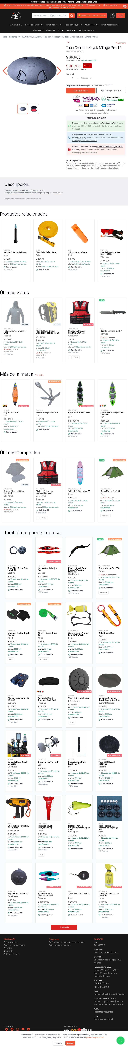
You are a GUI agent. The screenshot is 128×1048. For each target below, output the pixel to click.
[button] (32, 70)
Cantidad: (70, 74)
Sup (59, 30)
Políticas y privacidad (103, 1019)
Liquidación (85, 15)
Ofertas (95, 15)
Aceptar (70, 1043)
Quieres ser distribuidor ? (59, 945)
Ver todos (39, 375)
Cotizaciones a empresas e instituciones (66, 942)
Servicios (8, 948)
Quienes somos (10, 942)
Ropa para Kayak (72, 25)
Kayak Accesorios (108, 25)
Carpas (49, 30)
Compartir (122, 43)
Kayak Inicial (15, 25)
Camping (37, 30)
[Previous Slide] (5, 71)
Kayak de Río (90, 25)
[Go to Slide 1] (23, 109)
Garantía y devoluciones (14, 945)
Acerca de (8, 951)
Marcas (103, 15)
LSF (67, 42)
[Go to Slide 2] (34, 109)
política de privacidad (95, 1037)
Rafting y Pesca (85, 30)
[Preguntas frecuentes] (124, 6)
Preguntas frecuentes (103, 1012)
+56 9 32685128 (111, 5)
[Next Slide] (59, 71)
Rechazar (58, 1043)
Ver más (65, 927)
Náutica (70, 30)
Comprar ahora (81, 90)
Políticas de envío (11, 954)
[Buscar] (72, 15)
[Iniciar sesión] (112, 15)
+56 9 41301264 (94, 5)
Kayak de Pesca (52, 25)
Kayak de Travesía (32, 25)
